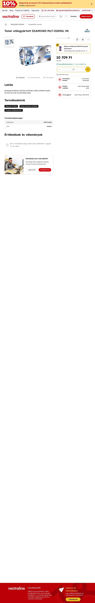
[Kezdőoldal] (5, 24)
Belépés (74, 16)
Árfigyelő (21, 77)
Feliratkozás (73, 599)
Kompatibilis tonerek (35, 24)
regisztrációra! (30, 5)
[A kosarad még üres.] (61, 16)
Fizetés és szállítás (22, 10)
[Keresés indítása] (40, 16)
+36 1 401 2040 (49, 10)
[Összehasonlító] (83, 39)
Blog (11, 10)
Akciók (4, 10)
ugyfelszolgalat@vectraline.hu (69, 10)
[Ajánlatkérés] (77, 39)
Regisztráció (86, 16)
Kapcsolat (35, 10)
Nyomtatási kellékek (17, 24)
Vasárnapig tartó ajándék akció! (74, 51)
